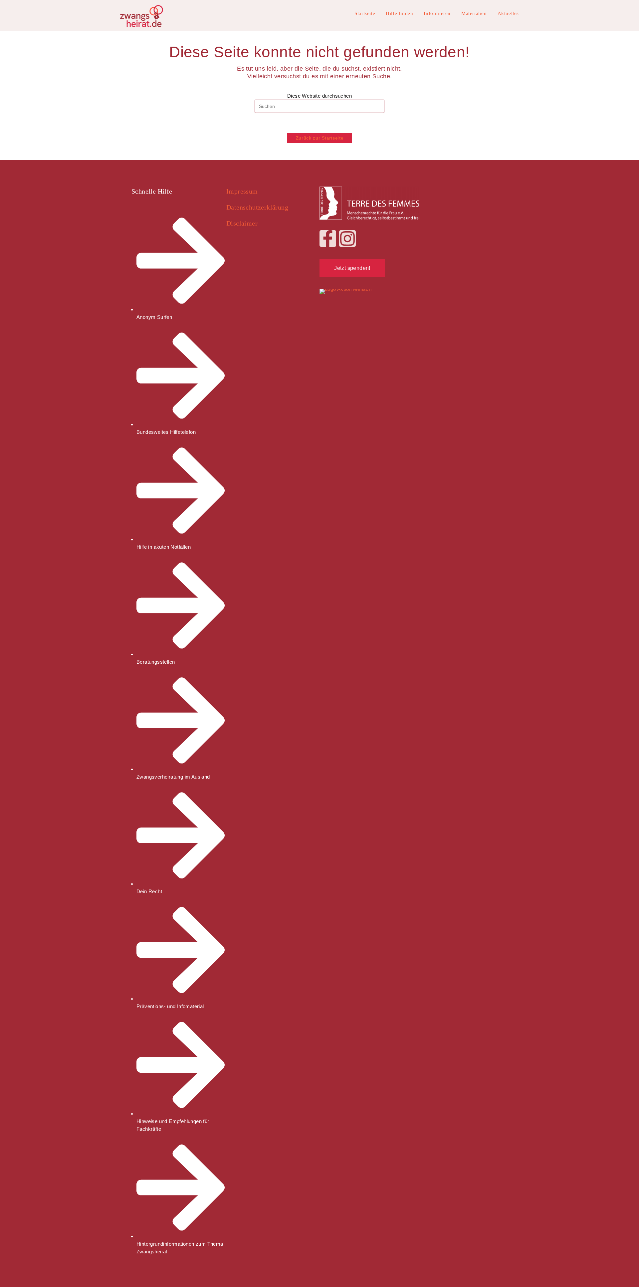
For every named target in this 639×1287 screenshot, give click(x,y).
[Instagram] (347, 238)
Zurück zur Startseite (319, 138)
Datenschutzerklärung (257, 207)
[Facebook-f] (328, 238)
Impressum (242, 191)
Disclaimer (242, 223)
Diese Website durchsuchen (319, 96)
